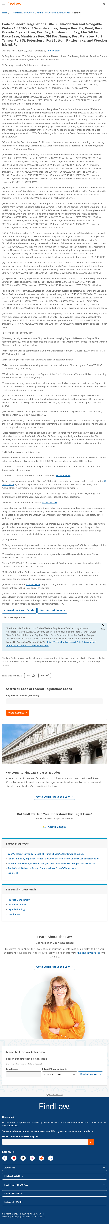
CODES (4, 13)
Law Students (15, 914)
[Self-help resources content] (104, 1185)
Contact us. (12, 1125)
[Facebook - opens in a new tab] (4, 1158)
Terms (5, 1216)
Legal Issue (12, 1069)
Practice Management (19, 899)
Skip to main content (54, 3)
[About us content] (104, 1168)
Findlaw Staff (53, 50)
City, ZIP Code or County (54, 1069)
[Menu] (3, 4)
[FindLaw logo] (15, 4)
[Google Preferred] (50, 1158)
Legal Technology (16, 909)
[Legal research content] (104, 1193)
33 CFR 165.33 (33, 584)
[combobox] (23, 1074)
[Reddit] (41, 1158)
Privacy (15, 1216)
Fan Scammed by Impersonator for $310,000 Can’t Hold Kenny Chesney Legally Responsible (54, 858)
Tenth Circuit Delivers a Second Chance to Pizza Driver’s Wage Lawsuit (43, 868)
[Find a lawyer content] (104, 1176)
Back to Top (56, 1094)
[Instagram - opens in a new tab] (32, 1158)
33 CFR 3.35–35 (63, 475)
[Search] (104, 4)
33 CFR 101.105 (49, 502)
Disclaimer (26, 1216)
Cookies (38, 1216)
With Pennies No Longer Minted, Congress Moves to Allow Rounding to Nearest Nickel (51, 863)
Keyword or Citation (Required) (22, 695)
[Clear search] (74, 1074)
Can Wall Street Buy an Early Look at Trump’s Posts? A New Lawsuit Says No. (46, 853)
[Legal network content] (104, 1202)
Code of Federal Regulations (22, 13)
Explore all (13, 872)
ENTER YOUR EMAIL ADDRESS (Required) (20, 1136)
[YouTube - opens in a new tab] (13, 1158)
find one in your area (88, 952)
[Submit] (91, 1142)
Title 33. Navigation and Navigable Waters (53, 13)
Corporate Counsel (17, 904)
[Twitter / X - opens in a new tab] (23, 1158)
